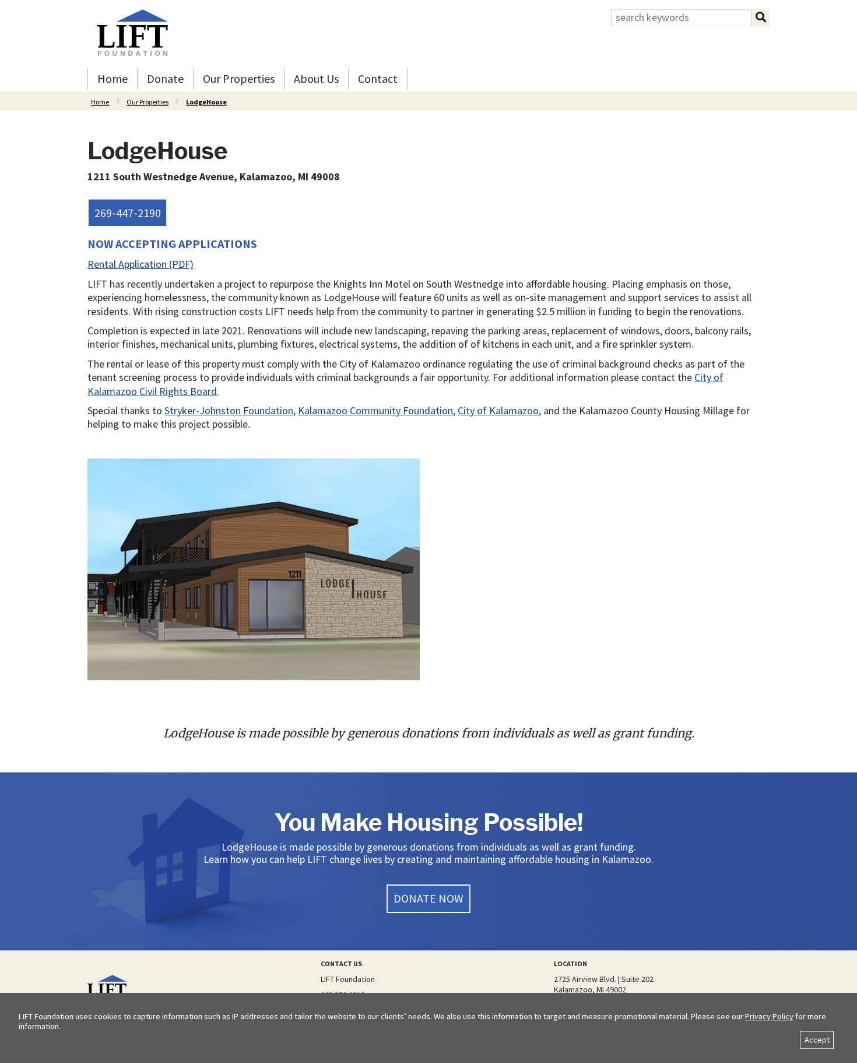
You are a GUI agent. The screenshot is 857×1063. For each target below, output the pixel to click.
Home (112, 78)
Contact (378, 78)
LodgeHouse (206, 101)
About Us (316, 78)
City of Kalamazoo (498, 410)
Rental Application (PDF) (140, 264)
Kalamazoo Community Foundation (375, 410)
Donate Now (428, 898)
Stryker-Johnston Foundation (228, 410)
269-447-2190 (127, 212)
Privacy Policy (769, 1016)
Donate (165, 78)
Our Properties (239, 78)
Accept (817, 1039)
